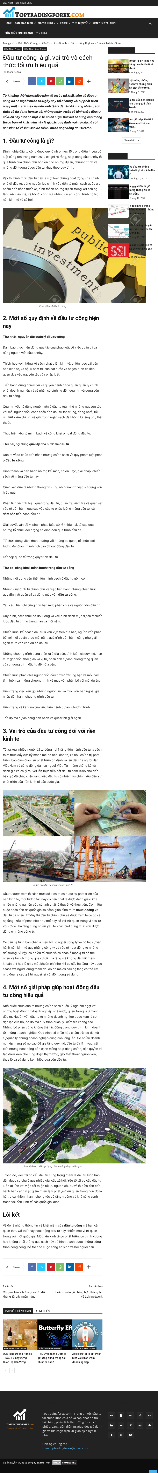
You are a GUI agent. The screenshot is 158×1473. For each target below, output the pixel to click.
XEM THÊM (43, 1311)
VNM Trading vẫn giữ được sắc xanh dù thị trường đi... (140, 229)
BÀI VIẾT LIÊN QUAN (18, 1311)
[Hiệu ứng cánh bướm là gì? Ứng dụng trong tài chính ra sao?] (52, 1334)
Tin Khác (41, 32)
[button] (150, 23)
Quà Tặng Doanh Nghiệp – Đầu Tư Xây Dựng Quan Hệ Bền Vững (17, 1358)
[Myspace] (121, 1425)
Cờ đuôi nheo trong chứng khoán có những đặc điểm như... (141, 209)
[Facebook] (32, 81)
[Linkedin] (70, 81)
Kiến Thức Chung (28, 43)
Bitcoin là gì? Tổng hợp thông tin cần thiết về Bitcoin (141, 64)
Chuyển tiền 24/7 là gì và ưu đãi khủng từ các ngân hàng (24, 1294)
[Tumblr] (111, 1435)
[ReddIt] (79, 81)
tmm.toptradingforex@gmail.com (65, 1448)
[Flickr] (149, 1415)
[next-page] (12, 1370)
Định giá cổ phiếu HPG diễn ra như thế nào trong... (140, 123)
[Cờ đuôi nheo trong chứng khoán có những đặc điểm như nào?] (116, 211)
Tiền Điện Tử (80, 23)
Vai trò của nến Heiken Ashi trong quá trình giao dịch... (141, 104)
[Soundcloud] (149, 1425)
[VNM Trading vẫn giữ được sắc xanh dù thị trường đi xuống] (116, 231)
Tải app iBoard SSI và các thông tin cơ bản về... (140, 249)
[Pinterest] (51, 81)
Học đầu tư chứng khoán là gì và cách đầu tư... (141, 170)
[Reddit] (140, 1425)
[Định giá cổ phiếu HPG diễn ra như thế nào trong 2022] (116, 125)
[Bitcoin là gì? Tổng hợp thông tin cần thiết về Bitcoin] (116, 66)
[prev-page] (5, 1370)
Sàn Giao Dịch (24, 23)
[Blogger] (121, 1415)
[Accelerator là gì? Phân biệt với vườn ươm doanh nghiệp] (87, 1334)
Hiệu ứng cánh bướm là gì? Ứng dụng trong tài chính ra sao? (51, 1358)
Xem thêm (130, 140)
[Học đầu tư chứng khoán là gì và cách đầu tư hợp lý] (116, 172)
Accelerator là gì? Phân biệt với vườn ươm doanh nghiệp (86, 1358)
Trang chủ (8, 43)
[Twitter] (41, 81)
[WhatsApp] (60, 81)
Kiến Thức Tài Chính (105, 23)
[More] (89, 81)
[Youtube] (130, 1435)
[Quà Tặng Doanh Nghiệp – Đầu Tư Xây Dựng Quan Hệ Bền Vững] (18, 1334)
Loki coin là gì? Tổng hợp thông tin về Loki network (79, 1294)
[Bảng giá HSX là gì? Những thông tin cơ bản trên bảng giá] (116, 191)
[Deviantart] (130, 1415)
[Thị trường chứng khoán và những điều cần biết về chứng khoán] (116, 86)
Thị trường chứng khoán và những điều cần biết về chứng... (140, 84)
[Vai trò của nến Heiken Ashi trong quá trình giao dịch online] (116, 105)
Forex (63, 23)
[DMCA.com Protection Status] (64, 1462)
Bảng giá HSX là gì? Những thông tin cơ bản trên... (139, 190)
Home (8, 23)
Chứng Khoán (46, 23)
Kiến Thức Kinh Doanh (19, 32)
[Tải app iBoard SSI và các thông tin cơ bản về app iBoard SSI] (116, 250)
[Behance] (111, 1415)
